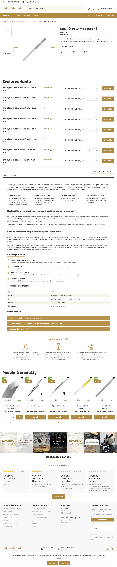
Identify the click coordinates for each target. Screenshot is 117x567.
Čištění (5, 517)
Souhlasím (65, 563)
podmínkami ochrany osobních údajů (102, 538)
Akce (18, 16)
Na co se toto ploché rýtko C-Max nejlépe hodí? (27, 318)
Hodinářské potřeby (10, 523)
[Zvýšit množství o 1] (96, 88)
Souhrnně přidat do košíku (102, 171)
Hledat (82, 9)
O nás (34, 526)
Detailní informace (67, 46)
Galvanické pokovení (10, 514)
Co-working (99, 16)
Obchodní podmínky (39, 517)
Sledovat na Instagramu (58, 442)
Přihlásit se (102, 520)
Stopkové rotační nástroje (12, 509)
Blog (89, 16)
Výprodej (27, 16)
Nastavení (58, 558)
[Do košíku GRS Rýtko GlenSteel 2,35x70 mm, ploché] (19, 417)
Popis (5, 175)
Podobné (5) (15, 175)
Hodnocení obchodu (58, 457)
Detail (35, 417)
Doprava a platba (38, 509)
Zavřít (95, 55)
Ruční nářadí (7, 512)
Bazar (36, 16)
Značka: (64, 35)
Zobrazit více (58, 496)
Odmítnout (52, 563)
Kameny (6, 520)
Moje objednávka (38, 514)
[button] (53, 49)
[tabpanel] (12, 398)
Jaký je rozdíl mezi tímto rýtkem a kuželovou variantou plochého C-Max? (36, 324)
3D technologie (8, 526)
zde (104, 555)
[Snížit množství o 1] (89, 88)
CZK (111, 2)
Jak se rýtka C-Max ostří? (19, 329)
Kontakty (110, 16)
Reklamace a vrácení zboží (41, 512)
